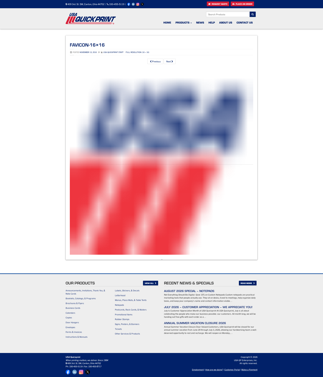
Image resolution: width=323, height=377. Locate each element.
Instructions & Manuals (76, 336)
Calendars (70, 312)
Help (211, 22)
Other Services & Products (127, 333)
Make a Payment (249, 369)
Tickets (118, 328)
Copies (69, 317)
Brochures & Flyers (75, 303)
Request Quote (219, 4)
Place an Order (243, 4)
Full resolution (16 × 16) (137, 52)
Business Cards (73, 307)
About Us (225, 22)
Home (167, 22)
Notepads (119, 304)
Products (182, 22)
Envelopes (70, 327)
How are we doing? (214, 369)
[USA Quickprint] (91, 19)
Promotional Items (123, 314)
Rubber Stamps (122, 319)
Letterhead (120, 295)
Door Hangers (72, 322)
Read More (247, 283)
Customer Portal (232, 369)
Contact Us (245, 22)
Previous (156, 61)
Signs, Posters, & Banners (127, 324)
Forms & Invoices (74, 331)
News (200, 22)
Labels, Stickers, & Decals (127, 290)
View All (149, 283)
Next (168, 61)
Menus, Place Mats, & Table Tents (131, 300)
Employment (198, 369)
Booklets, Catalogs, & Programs (81, 298)
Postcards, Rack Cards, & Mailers (131, 309)
